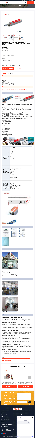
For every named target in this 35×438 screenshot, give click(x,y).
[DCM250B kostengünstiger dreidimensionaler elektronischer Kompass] (25, 375)
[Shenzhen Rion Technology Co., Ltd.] (6, 2)
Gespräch (30, 2)
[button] (5, 377)
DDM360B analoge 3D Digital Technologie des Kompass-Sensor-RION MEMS (9, 383)
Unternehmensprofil (4, 414)
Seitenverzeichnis (3, 421)
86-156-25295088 (31, 0)
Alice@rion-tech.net (24, 0)
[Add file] (18, 437)
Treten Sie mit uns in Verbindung (5, 419)
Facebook (5, 433)
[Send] (33, 437)
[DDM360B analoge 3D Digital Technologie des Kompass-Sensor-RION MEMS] (9, 375)
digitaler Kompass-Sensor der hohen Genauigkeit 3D (10, 358)
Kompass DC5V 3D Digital (6, 360)
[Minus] (32, 417)
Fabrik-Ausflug (3, 416)
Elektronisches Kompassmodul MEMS (24, 358)
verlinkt (2, 433)
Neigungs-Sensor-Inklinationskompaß (26, 414)
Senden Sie (29, 402)
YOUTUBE (4, 433)
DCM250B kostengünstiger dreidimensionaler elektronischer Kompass (25, 383)
